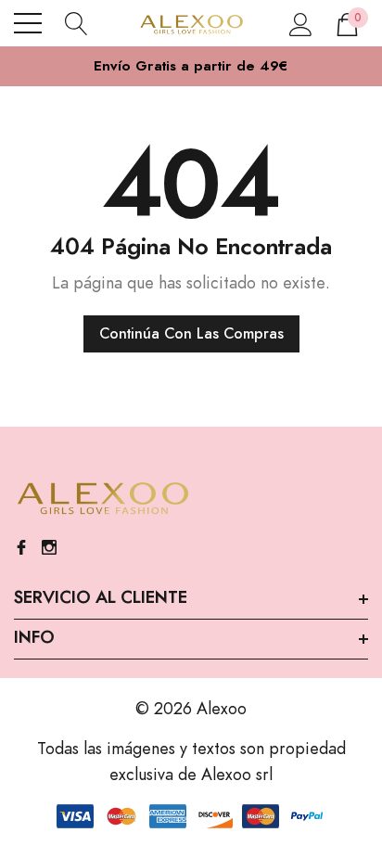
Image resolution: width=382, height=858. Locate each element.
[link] (102, 499)
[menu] (28, 23)
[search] (76, 23)
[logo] (191, 23)
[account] (300, 23)
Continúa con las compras (191, 334)
